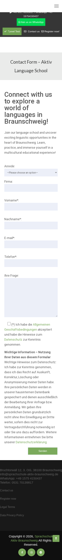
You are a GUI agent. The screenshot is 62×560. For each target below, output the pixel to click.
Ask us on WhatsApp (32, 22)
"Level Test (13, 31)
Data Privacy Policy (12, 515)
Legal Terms (7, 507)
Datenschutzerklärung (31, 442)
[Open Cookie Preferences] (6, 555)
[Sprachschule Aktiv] (56, 538)
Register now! (51, 31)
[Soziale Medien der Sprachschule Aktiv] (22, 552)
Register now (8, 498)
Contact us (34, 31)
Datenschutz (13, 339)
